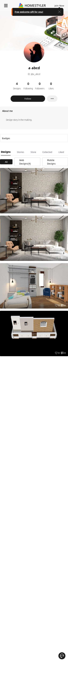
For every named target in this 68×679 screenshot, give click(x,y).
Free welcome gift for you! (29, 11)
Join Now (59, 5)
